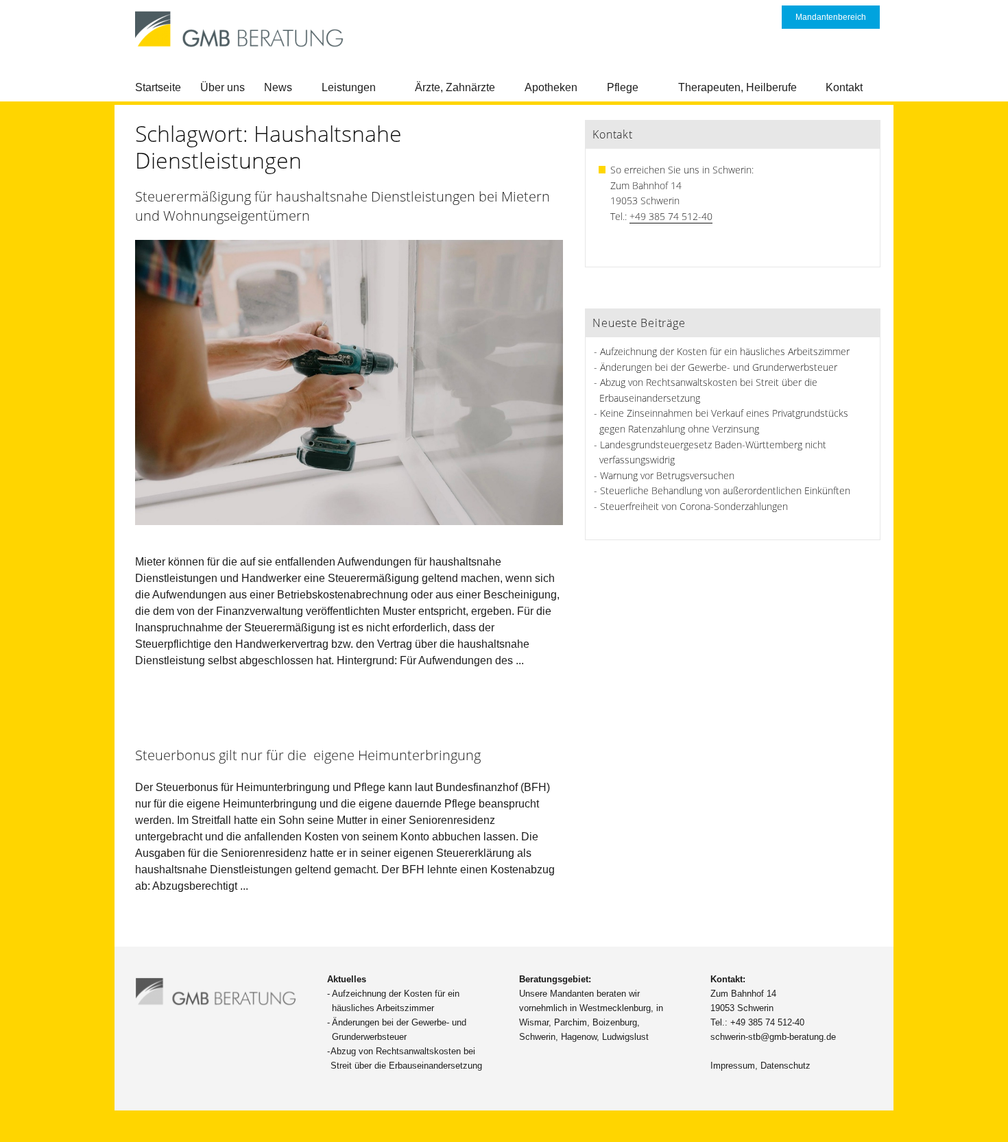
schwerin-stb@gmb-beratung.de (773, 1037)
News (278, 87)
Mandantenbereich (830, 17)
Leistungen (349, 87)
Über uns (222, 87)
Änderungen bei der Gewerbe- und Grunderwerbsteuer (718, 367)
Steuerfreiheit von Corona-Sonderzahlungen (694, 506)
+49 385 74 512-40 (670, 216)
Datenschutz (785, 1065)
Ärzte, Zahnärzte (455, 87)
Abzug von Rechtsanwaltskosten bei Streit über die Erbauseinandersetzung (406, 1058)
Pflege (622, 87)
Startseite (158, 87)
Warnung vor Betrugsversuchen (667, 475)
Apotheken (551, 87)
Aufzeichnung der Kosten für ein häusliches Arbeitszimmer (725, 351)
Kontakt (844, 87)
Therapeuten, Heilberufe (737, 87)
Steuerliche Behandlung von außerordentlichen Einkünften (725, 490)
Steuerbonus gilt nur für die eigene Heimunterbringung (308, 755)
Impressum (732, 1065)
